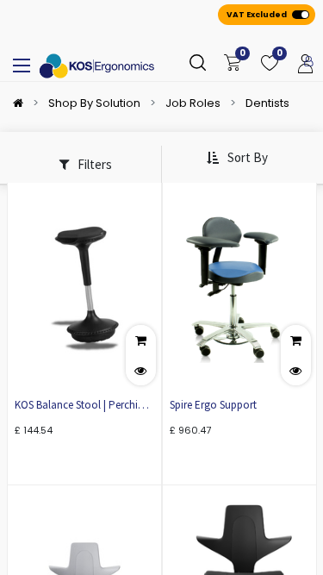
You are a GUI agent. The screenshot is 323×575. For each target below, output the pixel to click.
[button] (237, 158)
